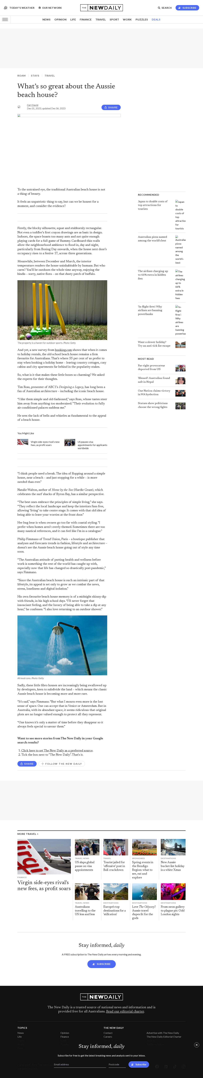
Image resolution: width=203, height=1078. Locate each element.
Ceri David (32, 105)
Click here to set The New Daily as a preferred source (57, 750)
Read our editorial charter (125, 1011)
